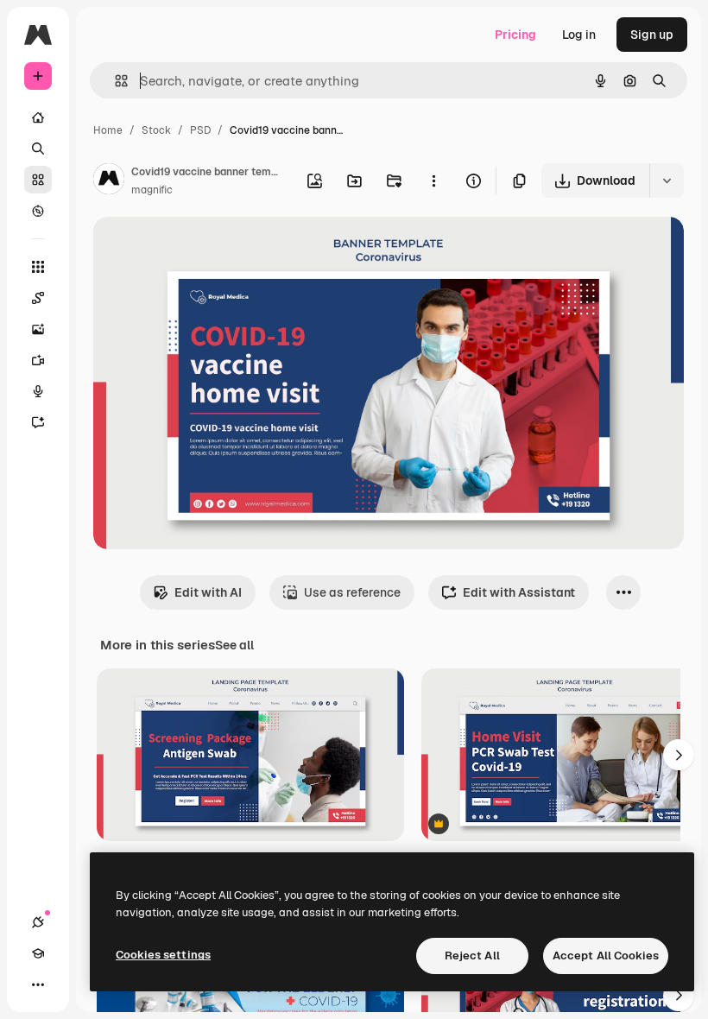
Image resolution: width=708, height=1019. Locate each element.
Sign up (651, 34)
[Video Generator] (38, 360)
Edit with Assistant (519, 592)
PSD (200, 130)
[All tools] (38, 267)
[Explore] (38, 211)
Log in (579, 34)
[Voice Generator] (38, 391)
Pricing (515, 34)
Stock (156, 130)
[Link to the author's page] (108, 181)
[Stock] (38, 179)
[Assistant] (38, 422)
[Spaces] (38, 298)
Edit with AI (208, 592)
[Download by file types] (666, 180)
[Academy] (38, 953)
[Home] (38, 117)
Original (204, 250)
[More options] (433, 180)
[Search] (38, 148)
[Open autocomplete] (114, 80)
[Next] (678, 754)
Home (108, 130)
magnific (152, 190)
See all (234, 645)
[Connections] (38, 922)
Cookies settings (163, 954)
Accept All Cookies (606, 955)
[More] (38, 984)
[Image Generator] (38, 329)
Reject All (472, 955)
